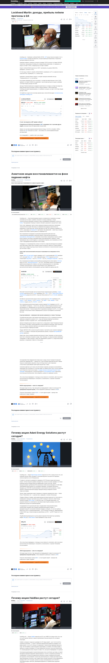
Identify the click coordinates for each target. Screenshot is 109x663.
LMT (45, 57)
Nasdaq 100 (34, 229)
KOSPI (55, 255)
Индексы (81, 12)
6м (27, 106)
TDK (46, 293)
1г (29, 106)
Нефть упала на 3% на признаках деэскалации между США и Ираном (85, 104)
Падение (87, 116)
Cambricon (22, 301)
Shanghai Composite (52, 258)
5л (31, 106)
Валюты (76, 12)
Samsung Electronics (32, 262)
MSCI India (31, 500)
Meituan (30, 300)
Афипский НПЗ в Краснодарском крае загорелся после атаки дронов (85, 99)
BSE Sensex (32, 517)
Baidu (45, 300)
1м (25, 106)
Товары (85, 12)
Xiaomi (21, 300)
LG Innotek (54, 295)
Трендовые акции (79, 138)
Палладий (77, 34)
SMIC (50, 298)
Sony (35, 293)
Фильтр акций (66, 3)
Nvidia (21, 222)
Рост (84, 116)
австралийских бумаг (49, 371)
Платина (76, 32)
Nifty (25, 517)
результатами (23, 58)
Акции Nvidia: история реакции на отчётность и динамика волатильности (85, 82)
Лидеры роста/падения (80, 113)
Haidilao (33, 636)
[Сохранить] (64, 19)
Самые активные (78, 116)
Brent (48, 304)
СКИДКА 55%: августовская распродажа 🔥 (72, 1)
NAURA (35, 301)
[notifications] (95, 1)
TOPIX (47, 257)
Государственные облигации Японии (47, 370)
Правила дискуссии (14, 162)
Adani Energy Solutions (36, 474)
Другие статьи (83, 108)
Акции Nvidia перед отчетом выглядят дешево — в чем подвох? (85, 88)
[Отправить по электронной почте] (32, 145)
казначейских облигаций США (27, 236)
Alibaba (52, 300)
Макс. (34, 106)
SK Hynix (60, 261)
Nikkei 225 (29, 257)
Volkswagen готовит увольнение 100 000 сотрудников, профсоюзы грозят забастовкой (85, 93)
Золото (76, 28)
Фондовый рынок (20, 18)
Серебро (76, 30)
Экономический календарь (58, 3)
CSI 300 (39, 258)
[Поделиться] (61, 19)
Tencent (38, 300)
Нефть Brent (77, 25)
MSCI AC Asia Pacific (29, 255)
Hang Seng (28, 258)
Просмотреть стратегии (40, 100)
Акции (89, 12)
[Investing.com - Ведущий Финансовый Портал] (15, 1)
